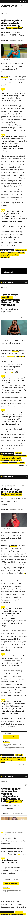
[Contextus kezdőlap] (9, 5)
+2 (25, 291)
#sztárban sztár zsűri (14, 291)
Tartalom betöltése (11, 737)
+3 (25, 485)
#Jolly (3, 485)
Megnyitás (6, 741)
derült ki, (15, 351)
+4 (25, 785)
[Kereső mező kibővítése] (21, 5)
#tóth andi (22, 291)
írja (22, 82)
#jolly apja (15, 485)
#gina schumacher (5, 785)
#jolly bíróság (22, 485)
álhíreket (13, 545)
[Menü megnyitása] (25, 5)
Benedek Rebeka (5, 40)
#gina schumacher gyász (16, 785)
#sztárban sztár (5, 291)
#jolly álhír (8, 485)
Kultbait (4, 13)
